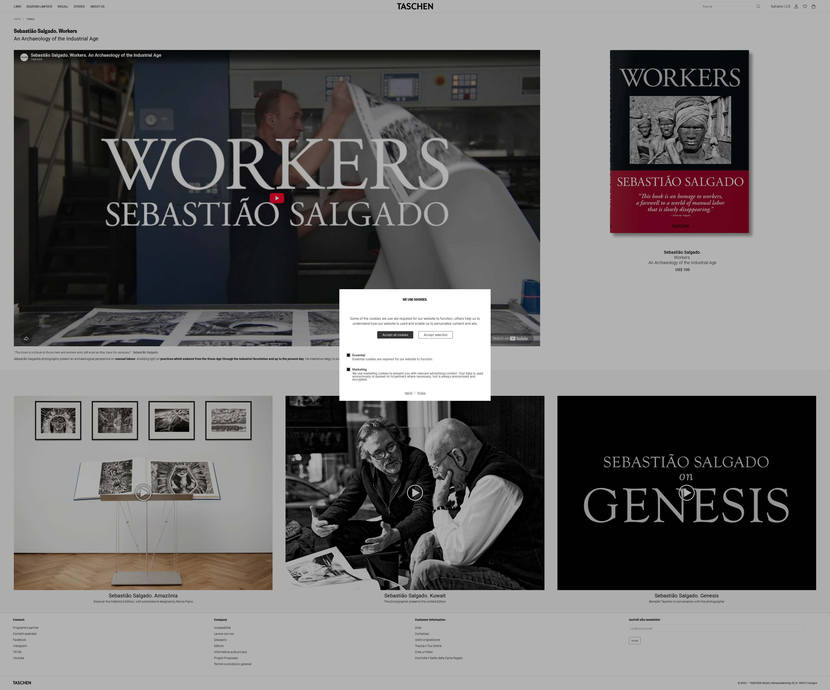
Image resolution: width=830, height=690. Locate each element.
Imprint (408, 393)
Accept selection (435, 335)
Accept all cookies (395, 335)
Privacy (421, 393)
